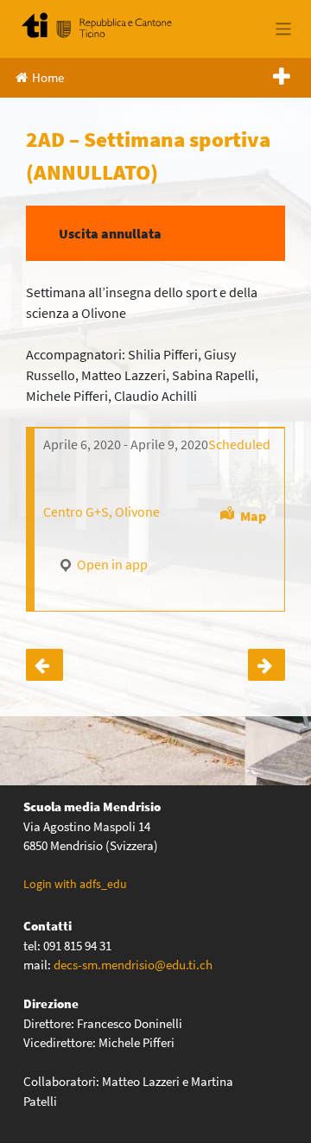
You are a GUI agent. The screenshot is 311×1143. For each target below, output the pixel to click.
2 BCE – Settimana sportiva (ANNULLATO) (44, 665)
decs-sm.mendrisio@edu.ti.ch (133, 964)
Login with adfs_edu (75, 884)
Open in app (111, 564)
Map (253, 515)
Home (48, 77)
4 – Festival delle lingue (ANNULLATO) (266, 665)
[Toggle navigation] (283, 28)
